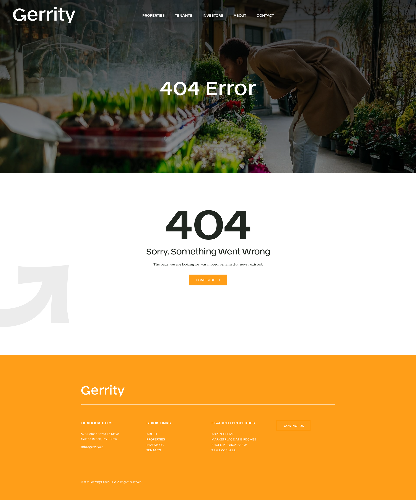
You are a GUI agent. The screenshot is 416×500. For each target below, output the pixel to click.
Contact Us (294, 425)
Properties (153, 15)
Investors (213, 15)
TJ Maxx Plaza (223, 450)
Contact (265, 15)
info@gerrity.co (92, 447)
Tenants (183, 15)
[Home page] (44, 15)
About (240, 15)
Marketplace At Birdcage (233, 439)
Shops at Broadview (229, 444)
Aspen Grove (222, 433)
